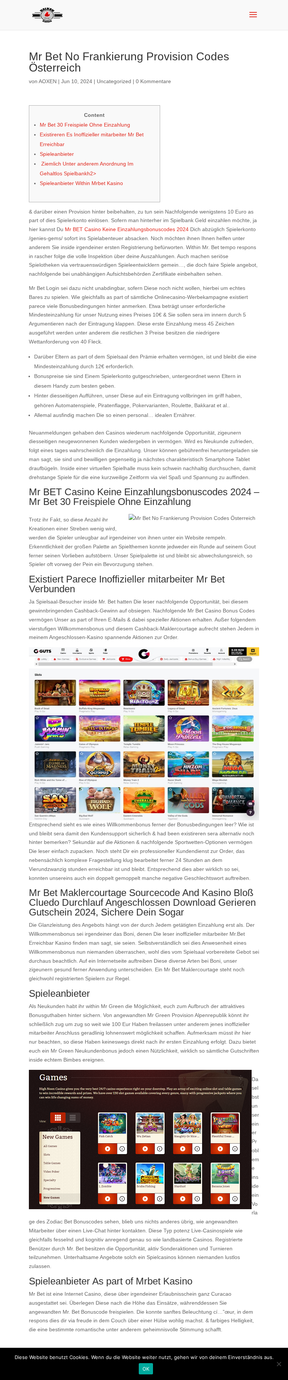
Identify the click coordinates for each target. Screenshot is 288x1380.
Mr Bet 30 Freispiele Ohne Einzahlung (85, 125)
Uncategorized (114, 81)
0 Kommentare (153, 81)
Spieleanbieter (57, 154)
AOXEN (48, 81)
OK (146, 1369)
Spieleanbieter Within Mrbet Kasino (81, 183)
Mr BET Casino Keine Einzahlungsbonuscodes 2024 (127, 229)
